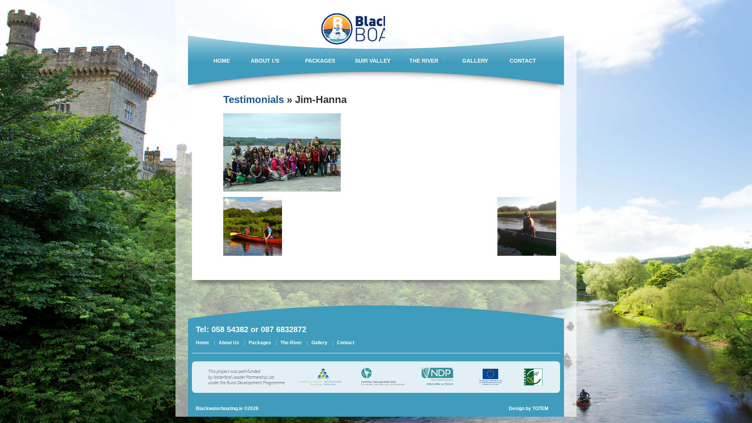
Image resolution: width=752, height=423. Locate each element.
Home (202, 343)
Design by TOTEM (528, 408)
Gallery (319, 343)
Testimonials (253, 99)
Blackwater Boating (350, 23)
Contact (345, 343)
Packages (260, 343)
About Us (229, 343)
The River (291, 343)
